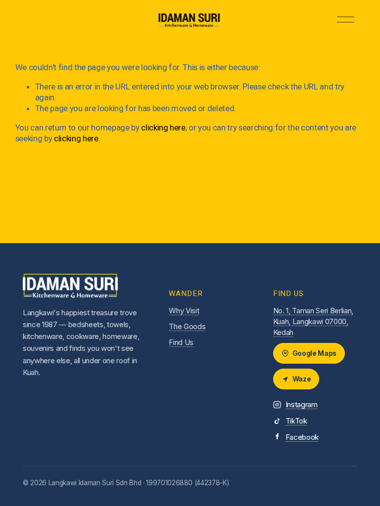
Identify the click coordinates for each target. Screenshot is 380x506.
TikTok (296, 420)
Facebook (302, 437)
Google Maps (314, 353)
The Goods (187, 326)
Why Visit (184, 310)
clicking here (163, 127)
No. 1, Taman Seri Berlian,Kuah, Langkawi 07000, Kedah (313, 321)
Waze (301, 379)
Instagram (301, 404)
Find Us (181, 342)
